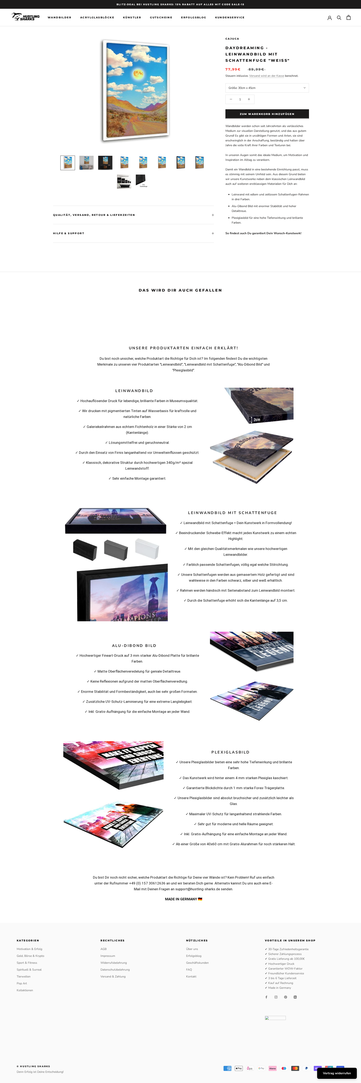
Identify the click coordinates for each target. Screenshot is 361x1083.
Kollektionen (25, 990)
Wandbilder (59, 17)
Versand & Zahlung (113, 977)
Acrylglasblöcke (97, 17)
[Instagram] (276, 996)
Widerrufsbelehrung (113, 963)
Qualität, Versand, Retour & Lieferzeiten (94, 214)
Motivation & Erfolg (29, 949)
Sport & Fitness (27, 963)
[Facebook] (266, 996)
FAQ (189, 970)
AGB (103, 949)
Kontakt (191, 977)
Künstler (132, 17)
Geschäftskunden (197, 963)
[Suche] (339, 17)
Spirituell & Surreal (29, 970)
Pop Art (22, 983)
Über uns (192, 949)
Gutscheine (161, 17)
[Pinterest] (285, 996)
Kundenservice (230, 17)
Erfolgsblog (193, 17)
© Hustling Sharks (33, 1066)
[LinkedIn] (295, 996)
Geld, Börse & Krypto (30, 956)
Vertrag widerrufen (337, 1073)
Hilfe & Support (68, 233)
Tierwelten (24, 977)
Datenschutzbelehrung (115, 970)
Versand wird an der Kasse (266, 76)
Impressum (107, 956)
